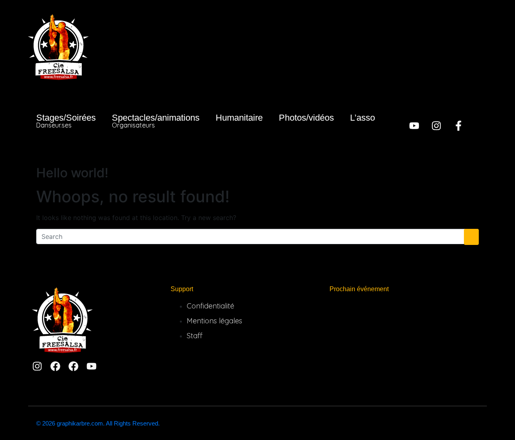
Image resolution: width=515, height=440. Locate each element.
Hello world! (72, 173)
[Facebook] (55, 366)
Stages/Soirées (66, 121)
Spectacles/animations (156, 121)
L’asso (362, 118)
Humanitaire (239, 118)
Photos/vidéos (306, 118)
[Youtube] (414, 126)
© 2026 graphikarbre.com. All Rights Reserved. (98, 423)
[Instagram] (436, 126)
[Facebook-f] (458, 126)
